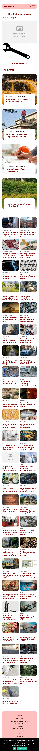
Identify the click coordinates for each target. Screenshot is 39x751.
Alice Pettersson (21, 96)
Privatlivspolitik (22, 748)
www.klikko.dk (21, 728)
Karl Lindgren (20, 131)
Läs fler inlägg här (19, 63)
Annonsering (20, 736)
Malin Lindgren (20, 166)
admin (16, 18)
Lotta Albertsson (21, 201)
